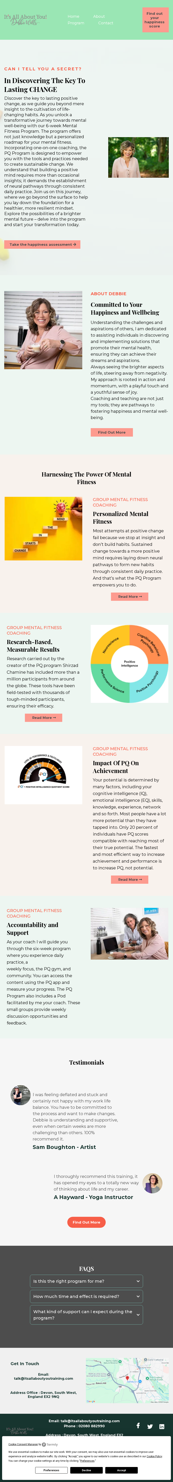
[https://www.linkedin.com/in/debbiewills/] (163, 1426)
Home (73, 16)
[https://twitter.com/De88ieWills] (151, 1426)
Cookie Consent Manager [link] (23, 1444)
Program (76, 23)
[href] (127, 1380)
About (99, 16)
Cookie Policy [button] (154, 1456)
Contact (105, 23)
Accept (121, 1470)
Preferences (51, 1470)
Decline (86, 1470)
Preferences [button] (87, 1460)
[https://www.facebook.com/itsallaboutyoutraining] (139, 1425)
